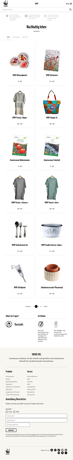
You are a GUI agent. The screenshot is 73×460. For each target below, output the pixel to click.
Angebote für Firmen (13, 392)
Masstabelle (31, 387)
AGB (28, 384)
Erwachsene (10, 376)
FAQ (28, 379)
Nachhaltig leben (11, 382)
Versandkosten (32, 376)
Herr (17, 412)
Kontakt (19, 324)
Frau (10, 412)
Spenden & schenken (13, 387)
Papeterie (9, 384)
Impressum (31, 395)
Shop (36, 3)
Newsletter (31, 392)
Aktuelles (9, 389)
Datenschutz (31, 389)
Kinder (8, 379)
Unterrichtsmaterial (12, 395)
